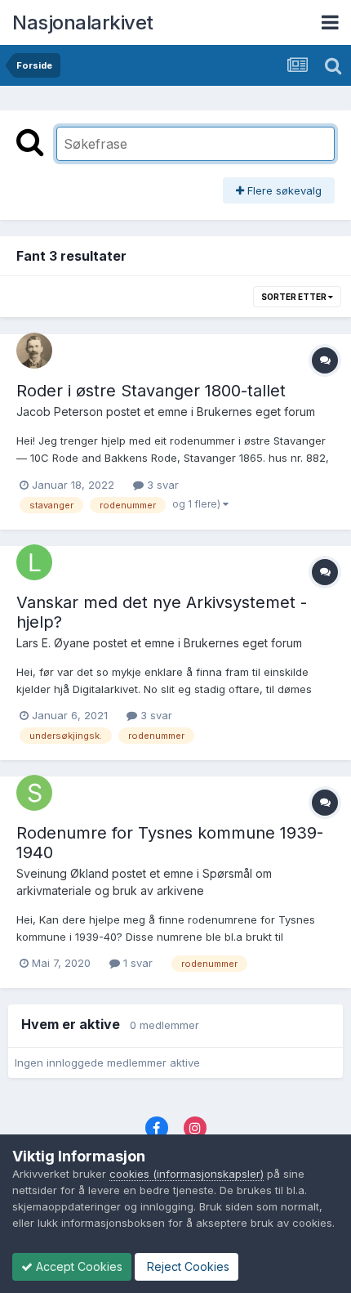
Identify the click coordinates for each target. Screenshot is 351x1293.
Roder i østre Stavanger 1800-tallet (151, 390)
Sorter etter (294, 297)
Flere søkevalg (283, 190)
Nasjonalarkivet (82, 22)
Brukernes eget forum (256, 411)
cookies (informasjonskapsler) (186, 1173)
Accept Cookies (77, 1266)
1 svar (136, 962)
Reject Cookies (186, 1266)
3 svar (161, 484)
